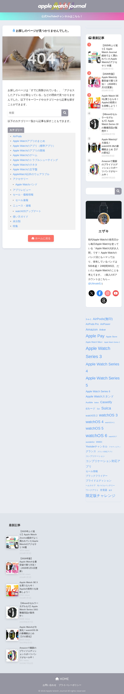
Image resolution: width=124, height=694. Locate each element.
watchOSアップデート (28, 211)
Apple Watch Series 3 (98, 352)
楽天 (110, 490)
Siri (98, 409)
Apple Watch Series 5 (103, 382)
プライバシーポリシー (70, 685)
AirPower (105, 324)
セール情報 (92, 471)
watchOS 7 (113, 436)
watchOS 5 (94, 428)
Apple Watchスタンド (100, 396)
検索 (118, 191)
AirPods (17, 136)
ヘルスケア (91, 486)
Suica (106, 408)
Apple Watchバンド (26, 184)
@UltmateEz (95, 283)
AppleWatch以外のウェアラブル (31, 174)
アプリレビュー (22, 190)
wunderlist (90, 442)
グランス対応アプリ (105, 452)
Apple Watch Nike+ (94, 342)
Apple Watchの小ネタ (25, 164)
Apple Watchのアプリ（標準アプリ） (34, 145)
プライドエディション (98, 480)
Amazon (92, 329)
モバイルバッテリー (106, 486)
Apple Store (111, 336)
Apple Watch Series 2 (112, 342)
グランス (91, 451)
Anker (102, 329)
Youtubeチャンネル (97, 446)
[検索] (64, 112)
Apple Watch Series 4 (102, 367)
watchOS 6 (96, 435)
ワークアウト (92, 490)
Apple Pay (95, 336)
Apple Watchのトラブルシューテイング (35, 160)
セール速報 (21, 200)
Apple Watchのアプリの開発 (29, 150)
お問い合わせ (49, 685)
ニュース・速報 (22, 205)
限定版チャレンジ (101, 496)
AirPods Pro (92, 324)
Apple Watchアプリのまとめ (29, 141)
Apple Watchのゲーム (25, 155)
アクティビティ (115, 447)
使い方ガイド (20, 216)
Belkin (96, 402)
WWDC (99, 442)
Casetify (106, 402)
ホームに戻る (42, 238)
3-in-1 (88, 319)
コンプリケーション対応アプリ (103, 463)
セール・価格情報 (23, 194)
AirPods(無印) (103, 319)
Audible (89, 402)
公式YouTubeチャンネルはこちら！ (62, 16)
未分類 (17, 221)
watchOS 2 (92, 415)
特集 (15, 226)
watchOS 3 (108, 415)
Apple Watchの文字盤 (25, 169)
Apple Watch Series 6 (98, 391)
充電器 (103, 490)
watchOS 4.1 (109, 422)
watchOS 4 (94, 422)
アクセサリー (20, 178)
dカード (90, 408)
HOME (64, 679)
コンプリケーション (95, 456)
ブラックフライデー (97, 476)
